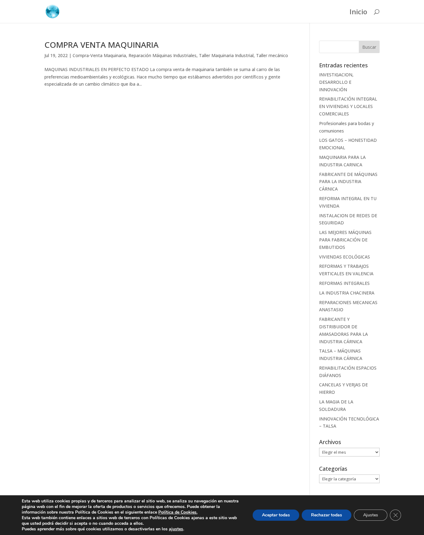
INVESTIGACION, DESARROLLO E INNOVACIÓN (336, 82)
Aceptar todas (276, 515)
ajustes (176, 529)
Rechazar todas (326, 515)
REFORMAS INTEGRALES (344, 283)
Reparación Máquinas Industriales (162, 55)
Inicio (358, 12)
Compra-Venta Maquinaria (99, 55)
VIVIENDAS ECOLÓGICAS (344, 257)
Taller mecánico (272, 55)
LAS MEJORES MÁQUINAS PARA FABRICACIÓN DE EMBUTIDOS (345, 239)
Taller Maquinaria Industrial (226, 55)
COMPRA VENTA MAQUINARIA (101, 44)
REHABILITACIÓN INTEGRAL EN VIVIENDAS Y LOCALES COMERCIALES (348, 106)
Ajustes (370, 515)
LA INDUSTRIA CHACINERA (346, 293)
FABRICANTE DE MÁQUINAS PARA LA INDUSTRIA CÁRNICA (348, 181)
